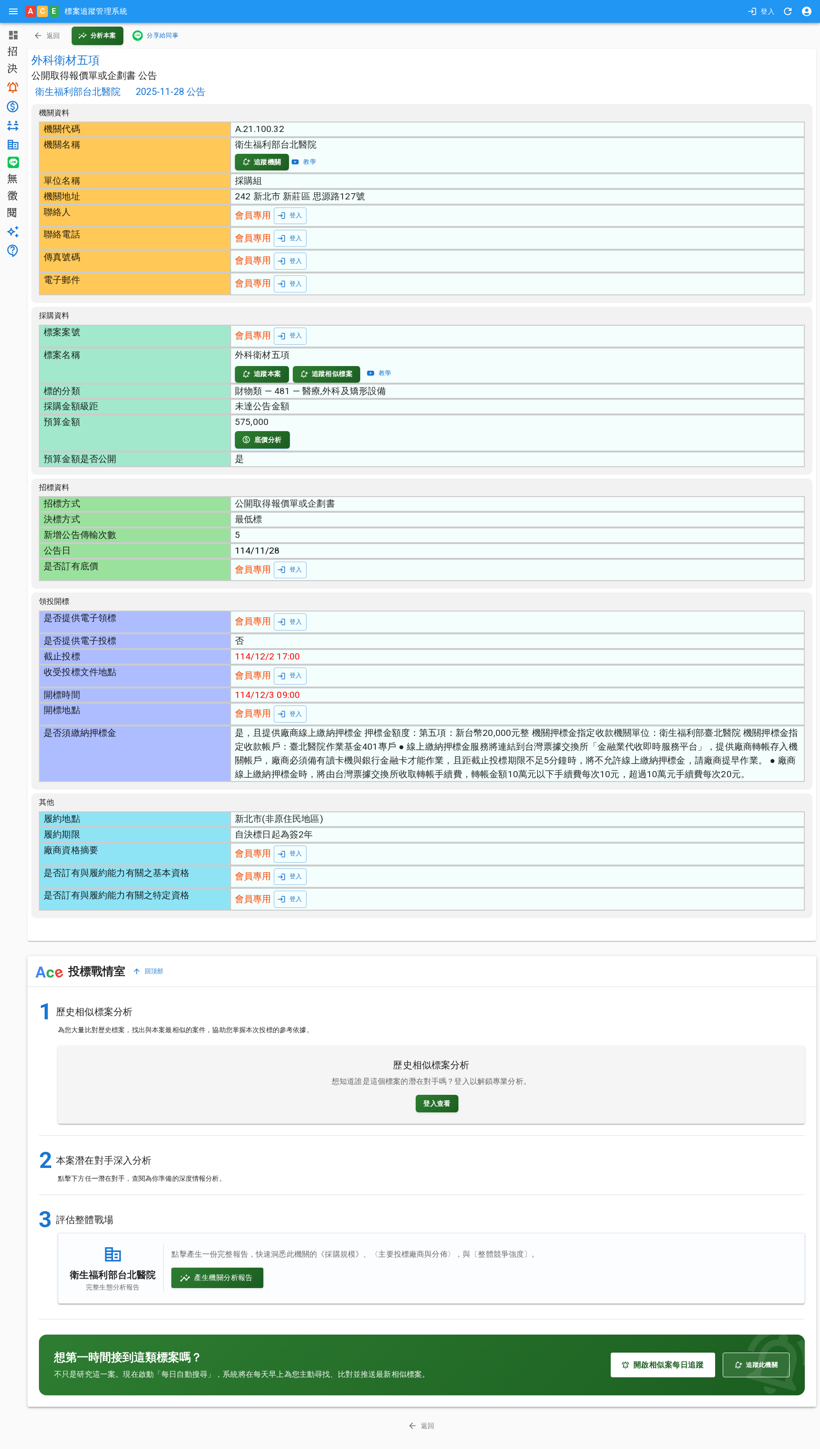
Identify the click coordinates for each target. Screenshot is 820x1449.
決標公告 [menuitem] (12, 69)
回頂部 (154, 971)
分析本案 (103, 35)
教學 (309, 161)
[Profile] (806, 11)
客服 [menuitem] (12, 250)
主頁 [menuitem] (12, 35)
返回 (53, 35)
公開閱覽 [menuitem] (12, 213)
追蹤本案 (267, 373)
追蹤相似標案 (332, 373)
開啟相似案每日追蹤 (669, 1364)
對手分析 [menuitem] (12, 125)
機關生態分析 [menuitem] (12, 144)
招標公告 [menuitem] (12, 52)
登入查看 (437, 1103)
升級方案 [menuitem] (12, 231)
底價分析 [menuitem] (12, 106)
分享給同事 (162, 35)
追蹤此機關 (762, 1364)
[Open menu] (13, 11)
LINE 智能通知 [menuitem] (12, 162)
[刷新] (787, 11)
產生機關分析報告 (223, 1277)
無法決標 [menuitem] (12, 179)
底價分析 (268, 439)
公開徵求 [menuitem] (12, 196)
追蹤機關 (267, 162)
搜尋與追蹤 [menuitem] (12, 87)
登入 (767, 11)
